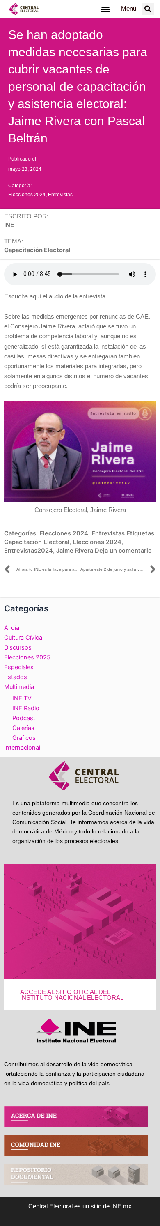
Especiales (19, 667)
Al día (11, 627)
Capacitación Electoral (36, 542)
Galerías (23, 728)
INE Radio (25, 708)
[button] (105, 9)
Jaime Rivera (74, 550)
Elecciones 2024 (27, 194)
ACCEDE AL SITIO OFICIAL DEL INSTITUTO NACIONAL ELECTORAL (71, 995)
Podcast (23, 718)
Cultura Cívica (23, 637)
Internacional (22, 747)
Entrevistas (60, 194)
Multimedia (19, 687)
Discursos (18, 647)
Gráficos (24, 738)
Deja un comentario (123, 550)
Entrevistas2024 (28, 550)
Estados (15, 677)
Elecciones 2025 (27, 657)
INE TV (22, 698)
